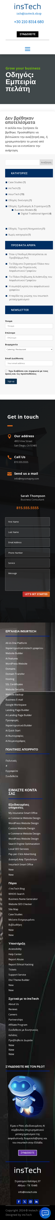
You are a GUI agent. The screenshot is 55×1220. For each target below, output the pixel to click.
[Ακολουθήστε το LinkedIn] (36, 1201)
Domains (10, 668)
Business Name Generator (23, 899)
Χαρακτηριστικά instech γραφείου (24, 648)
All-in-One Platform (16, 643)
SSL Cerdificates (14, 684)
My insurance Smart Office (23, 813)
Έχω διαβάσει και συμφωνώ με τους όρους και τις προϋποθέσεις (26, 372)
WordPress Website (16, 663)
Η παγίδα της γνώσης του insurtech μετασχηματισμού (28, 297)
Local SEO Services (19, 849)
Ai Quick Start (13, 730)
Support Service (17, 974)
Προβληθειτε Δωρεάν (21, 1040)
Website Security (15, 689)
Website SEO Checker (20, 904)
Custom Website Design (22, 828)
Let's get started (36, 594)
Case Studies (15, 182)
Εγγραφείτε (12, 771)
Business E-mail (14, 699)
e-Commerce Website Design (24, 818)
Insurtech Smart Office (21, 864)
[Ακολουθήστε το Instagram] (30, 1201)
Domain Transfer (15, 674)
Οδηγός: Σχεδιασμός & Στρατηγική (27, 206)
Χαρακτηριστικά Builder (19, 725)
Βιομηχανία (11, 344)
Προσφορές (12, 720)
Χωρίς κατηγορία (17, 234)
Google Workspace (16, 704)
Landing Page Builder (17, 710)
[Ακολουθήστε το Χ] (24, 1201)
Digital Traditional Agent (34, 213)
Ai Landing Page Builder (19, 715)
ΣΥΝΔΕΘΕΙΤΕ (27, 1152)
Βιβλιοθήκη (15, 924)
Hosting (10, 679)
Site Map (13, 909)
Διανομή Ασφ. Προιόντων (23, 859)
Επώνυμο (10, 332)
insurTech (14, 194)
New (11, 869)
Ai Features (12, 658)
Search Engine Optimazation (24, 843)
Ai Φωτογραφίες (14, 735)
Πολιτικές (11, 760)
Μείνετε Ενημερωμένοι (22, 919)
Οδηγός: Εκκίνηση (18, 200)
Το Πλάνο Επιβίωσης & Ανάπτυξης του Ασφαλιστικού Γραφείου (30, 278)
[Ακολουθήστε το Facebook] (18, 1201)
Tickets (12, 969)
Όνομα (8, 321)
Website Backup (14, 694)
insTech (12, 188)
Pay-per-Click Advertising (22, 854)
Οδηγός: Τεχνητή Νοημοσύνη (25, 228)
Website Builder (14, 653)
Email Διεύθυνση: (14, 358)
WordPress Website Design (24, 823)
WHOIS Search (16, 893)
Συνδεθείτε (27, 34)
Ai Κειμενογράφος (15, 741)
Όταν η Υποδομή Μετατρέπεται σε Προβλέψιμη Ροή (28, 256)
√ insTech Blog (17, 888)
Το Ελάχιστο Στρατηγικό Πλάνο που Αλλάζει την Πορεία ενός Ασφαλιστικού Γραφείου (29, 267)
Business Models (24, 210)
